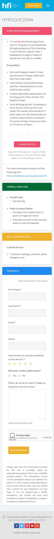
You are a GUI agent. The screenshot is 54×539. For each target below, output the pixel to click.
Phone (11, 339)
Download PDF (27, 144)
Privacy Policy (38, 520)
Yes (14, 375)
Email (11, 322)
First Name (14, 289)
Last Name (14, 305)
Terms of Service (20, 520)
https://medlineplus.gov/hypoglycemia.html (27, 175)
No (24, 375)
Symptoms (33, 5)
